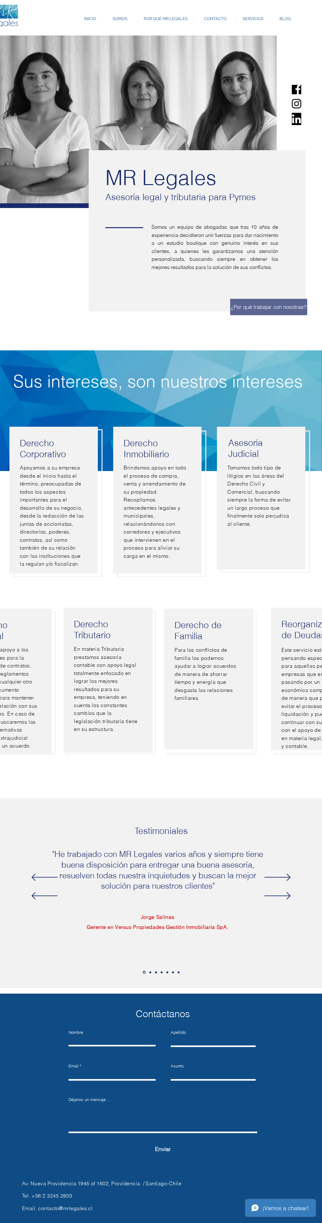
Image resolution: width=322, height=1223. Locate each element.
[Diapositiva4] (162, 972)
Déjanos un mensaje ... (90, 1100)
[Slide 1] (144, 972)
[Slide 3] (156, 972)
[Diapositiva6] (173, 972)
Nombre (76, 1032)
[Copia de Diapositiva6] (179, 972)
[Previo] (44, 878)
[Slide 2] (150, 972)
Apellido (178, 1032)
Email (74, 1066)
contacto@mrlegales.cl (65, 1208)
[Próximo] (277, 878)
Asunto (177, 1066)
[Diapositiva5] (167, 972)
